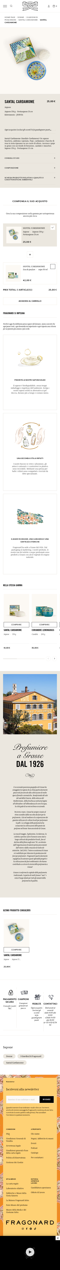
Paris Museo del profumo (17, 1205)
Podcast (34, 1148)
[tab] (30, 158)
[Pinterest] (31, 1229)
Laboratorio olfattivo (15, 1188)
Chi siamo (35, 1134)
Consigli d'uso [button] (12, 158)
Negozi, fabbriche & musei (42, 1139)
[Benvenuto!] (30, 6)
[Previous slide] (48, 658)
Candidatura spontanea (41, 1188)
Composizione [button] (12, 168)
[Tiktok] (35, 1229)
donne (9, 1056)
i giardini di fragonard (30, 1056)
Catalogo (34, 1153)
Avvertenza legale (13, 1146)
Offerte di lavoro (38, 1192)
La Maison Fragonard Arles (17, 1200)
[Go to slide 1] (50, 130)
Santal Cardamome (34, 266)
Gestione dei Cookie (14, 1162)
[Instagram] (23, 1229)
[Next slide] (54, 658)
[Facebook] (26, 1229)
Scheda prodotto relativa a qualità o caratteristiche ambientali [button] (24, 179)
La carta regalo (12, 1184)
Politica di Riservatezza (15, 1158)
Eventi (33, 1143)
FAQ (8, 1134)
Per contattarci (37, 1158)
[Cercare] (11, 6)
